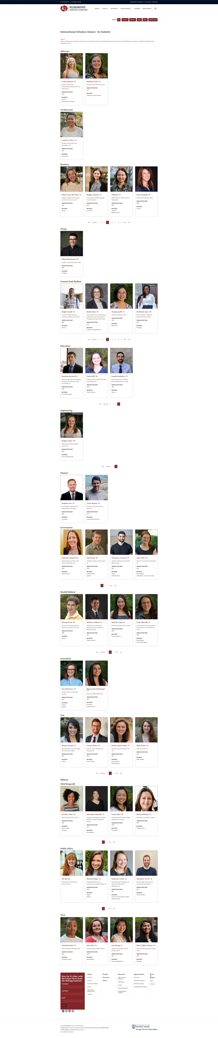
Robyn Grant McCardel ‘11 (71, 195)
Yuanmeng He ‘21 (118, 312)
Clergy (81, 41)
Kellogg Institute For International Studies (71, 1028)
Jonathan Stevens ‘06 (69, 376)
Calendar (137, 8)
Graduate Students (123, 988)
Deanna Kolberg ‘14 (144, 814)
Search (155, 9)
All (118, 19)
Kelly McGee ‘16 (142, 745)
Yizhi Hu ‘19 (116, 195)
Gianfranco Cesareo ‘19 (120, 558)
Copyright (63, 1026)
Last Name (65, 991)
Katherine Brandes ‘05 (70, 558)
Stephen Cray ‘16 (68, 503)
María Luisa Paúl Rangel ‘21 (96, 690)
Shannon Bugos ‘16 (94, 879)
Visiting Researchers (139, 980)
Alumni (105, 980)
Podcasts (152, 984)
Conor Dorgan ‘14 (93, 503)
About (97, 8)
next (125, 222)
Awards (89, 987)
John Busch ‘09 (92, 558)
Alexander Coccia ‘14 (144, 879)
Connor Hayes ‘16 (93, 745)
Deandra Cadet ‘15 (68, 814)
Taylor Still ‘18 (92, 376)
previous (94, 222)
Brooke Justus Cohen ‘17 (121, 745)
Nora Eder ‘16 (92, 945)
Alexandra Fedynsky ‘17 (95, 814)
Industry (132, 19)
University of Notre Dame (76, 1026)
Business (76, 41)
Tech (69, 43)
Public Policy (64, 43)
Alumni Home (153, 19)
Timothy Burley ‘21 (69, 945)
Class (145, 19)
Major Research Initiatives (122, 978)
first (89, 222)
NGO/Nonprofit (150, 41)
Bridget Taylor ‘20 (68, 441)
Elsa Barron (66, 879)
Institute (89, 977)
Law (139, 41)
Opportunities (126, 8)
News (151, 981)
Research (114, 8)
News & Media (147, 8)
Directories (106, 977)
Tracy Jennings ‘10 (143, 195)
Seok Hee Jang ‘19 (118, 622)
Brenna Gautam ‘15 (69, 745)
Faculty (120, 985)
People (105, 8)
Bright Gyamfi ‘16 (68, 312)
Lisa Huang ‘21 (117, 945)
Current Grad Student (90, 41)
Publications (121, 982)
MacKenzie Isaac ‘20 (144, 312)
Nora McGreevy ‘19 (69, 689)
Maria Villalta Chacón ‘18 (146, 945)
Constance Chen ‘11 (69, 140)
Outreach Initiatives (92, 983)
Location (125, 19)
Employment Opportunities (91, 990)
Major (139, 19)
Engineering (106, 41)
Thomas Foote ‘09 (68, 622)
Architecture (69, 41)
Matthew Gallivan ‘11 (94, 622)
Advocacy (62, 41)
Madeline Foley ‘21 (94, 81)
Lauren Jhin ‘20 (117, 814)
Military (143, 41)
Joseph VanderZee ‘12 (119, 376)
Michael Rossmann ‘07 (70, 259)
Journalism (134, 41)
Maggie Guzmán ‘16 (94, 195)
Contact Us (81, 1030)
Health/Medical (126, 41)
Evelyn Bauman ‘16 (69, 81)
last (129, 222)
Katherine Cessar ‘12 (119, 879)
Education (99, 41)
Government (118, 41)
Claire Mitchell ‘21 (143, 622)
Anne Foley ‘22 (142, 558)
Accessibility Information (67, 1032)
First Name (65, 984)
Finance (112, 41)
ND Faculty (136, 977)
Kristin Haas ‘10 (92, 312)
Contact (89, 980)
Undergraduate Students (122, 992)
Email (64, 998)
